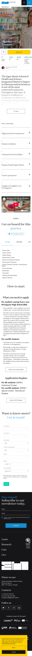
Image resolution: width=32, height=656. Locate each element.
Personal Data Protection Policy (8, 643)
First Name (7, 426)
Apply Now (19, 52)
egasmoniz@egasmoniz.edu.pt (11, 598)
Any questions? (7, 468)
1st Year (7, 242)
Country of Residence (10, 447)
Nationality (7, 440)
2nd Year (19, 242)
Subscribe (16, 525)
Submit (6, 484)
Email (5, 454)
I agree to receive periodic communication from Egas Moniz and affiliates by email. (17, 518)
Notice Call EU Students (16, 400)
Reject (13, 647)
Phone (6, 461)
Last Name (7, 433)
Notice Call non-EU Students (16, 369)
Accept (14, 652)
